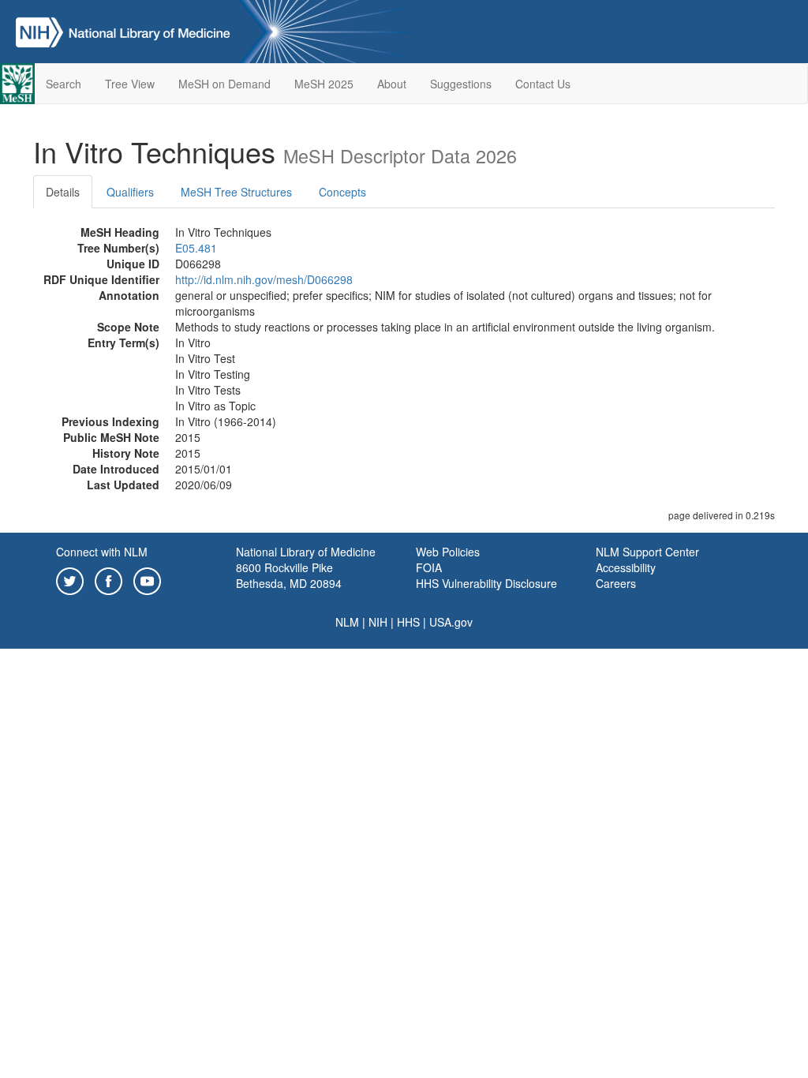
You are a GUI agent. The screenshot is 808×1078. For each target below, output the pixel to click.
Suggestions (461, 84)
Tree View (130, 84)
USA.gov (451, 622)
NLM (347, 622)
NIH (377, 622)
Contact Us (542, 84)
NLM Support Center (647, 552)
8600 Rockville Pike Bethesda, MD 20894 (289, 575)
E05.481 (196, 248)
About (391, 84)
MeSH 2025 (324, 84)
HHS (408, 622)
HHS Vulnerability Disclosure (486, 583)
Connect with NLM (102, 552)
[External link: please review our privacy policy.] (70, 579)
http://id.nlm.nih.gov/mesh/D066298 (264, 279)
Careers (616, 583)
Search (63, 84)
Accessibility (626, 567)
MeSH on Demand (224, 84)
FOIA (429, 567)
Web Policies (448, 552)
